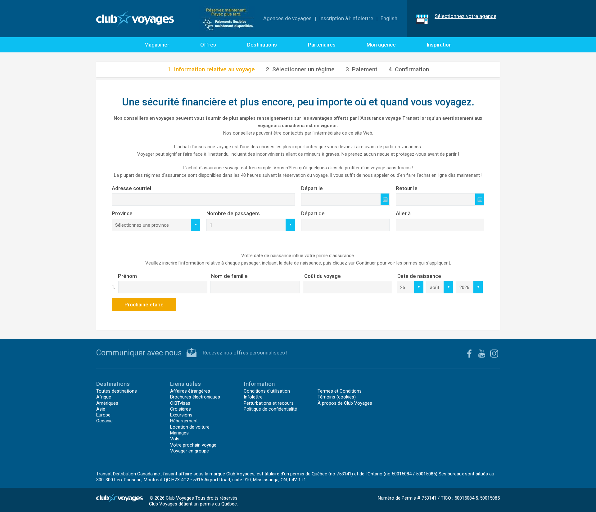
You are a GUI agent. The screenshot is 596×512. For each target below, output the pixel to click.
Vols (174, 439)
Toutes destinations (116, 391)
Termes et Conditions (340, 391)
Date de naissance (419, 276)
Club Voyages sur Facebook (469, 353)
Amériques (107, 403)
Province (122, 213)
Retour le (407, 188)
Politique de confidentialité (270, 409)
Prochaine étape (144, 304)
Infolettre (253, 397)
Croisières (180, 409)
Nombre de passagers (233, 213)
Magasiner (156, 45)
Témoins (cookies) (337, 397)
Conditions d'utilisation (267, 391)
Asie (100, 409)
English (389, 18)
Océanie (104, 421)
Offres (208, 45)
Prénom (127, 276)
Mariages (179, 433)
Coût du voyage (322, 276)
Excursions (181, 415)
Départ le (312, 188)
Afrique (103, 397)
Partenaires (322, 45)
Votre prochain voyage (193, 445)
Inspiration (439, 45)
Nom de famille (229, 276)
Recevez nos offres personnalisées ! (245, 352)
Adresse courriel (131, 188)
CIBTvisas (180, 403)
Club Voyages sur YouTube (481, 353)
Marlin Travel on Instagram (494, 353)
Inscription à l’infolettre (346, 18)
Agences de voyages (287, 18)
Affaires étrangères (190, 391)
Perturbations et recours (269, 403)
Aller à (403, 213)
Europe (103, 415)
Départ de (313, 213)
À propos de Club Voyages (345, 403)
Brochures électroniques (195, 397)
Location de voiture (190, 427)
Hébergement (184, 421)
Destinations (262, 45)
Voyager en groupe (189, 451)
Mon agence (381, 45)
